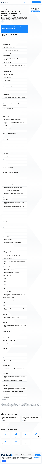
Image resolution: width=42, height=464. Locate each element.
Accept (4, 460)
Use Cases (20, 2)
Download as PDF (34, 15)
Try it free (37, 455)
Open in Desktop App (35, 11)
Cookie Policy (36, 457)
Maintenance (13, 9)
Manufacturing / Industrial (6, 9)
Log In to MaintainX (36, 2)
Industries (15, 2)
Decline (9, 460)
